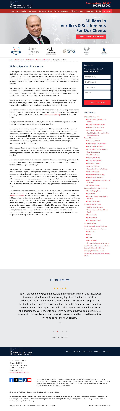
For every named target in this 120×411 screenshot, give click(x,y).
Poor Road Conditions (94, 130)
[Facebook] (11, 380)
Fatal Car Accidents (93, 152)
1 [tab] (53, 331)
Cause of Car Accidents (91, 117)
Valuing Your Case (77, 11)
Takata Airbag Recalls (94, 220)
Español (98, 11)
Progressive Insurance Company (98, 243)
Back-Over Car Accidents (95, 146)
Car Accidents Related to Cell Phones (96, 121)
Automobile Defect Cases (92, 204)
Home (12, 11)
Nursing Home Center (61, 11)
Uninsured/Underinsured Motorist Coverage (98, 181)
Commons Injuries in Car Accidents (95, 188)
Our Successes (89, 11)
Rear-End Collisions (93, 166)
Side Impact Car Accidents (95, 175)
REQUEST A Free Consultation (91, 37)
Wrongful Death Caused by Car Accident (97, 197)
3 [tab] (62, 331)
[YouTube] (29, 380)
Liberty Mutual (92, 240)
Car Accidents (89, 112)
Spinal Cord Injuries (93, 201)
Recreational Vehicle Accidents (97, 169)
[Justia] (25, 380)
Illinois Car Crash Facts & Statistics (95, 226)
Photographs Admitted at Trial (94, 251)
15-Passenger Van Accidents (96, 144)
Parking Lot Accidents (94, 160)
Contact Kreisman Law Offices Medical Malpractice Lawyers (98, 4)
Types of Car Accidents (91, 138)
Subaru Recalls (92, 218)
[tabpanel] (60, 307)
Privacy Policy (87, 351)
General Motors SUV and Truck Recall (97, 211)
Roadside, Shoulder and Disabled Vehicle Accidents (98, 134)
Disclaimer (76, 351)
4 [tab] (66, 331)
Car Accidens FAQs (90, 223)
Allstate (89, 237)
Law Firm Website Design (100, 405)
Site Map (97, 351)
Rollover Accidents (93, 172)
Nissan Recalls (92, 215)
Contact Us (107, 11)
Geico (89, 235)
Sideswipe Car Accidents (95, 177)
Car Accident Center (45, 11)
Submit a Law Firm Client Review (60, 337)
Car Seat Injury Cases (94, 191)
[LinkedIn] (20, 380)
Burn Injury (91, 194)
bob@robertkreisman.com (19, 372)
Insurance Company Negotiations (95, 229)
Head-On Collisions (93, 155)
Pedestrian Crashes (93, 163)
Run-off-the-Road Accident (96, 124)
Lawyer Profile (21, 11)
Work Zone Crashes (93, 185)
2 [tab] (58, 331)
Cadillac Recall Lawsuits (95, 207)
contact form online (16, 195)
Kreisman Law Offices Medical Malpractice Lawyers (38, 406)
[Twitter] (16, 380)
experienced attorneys (52, 114)
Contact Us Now (97, 102)
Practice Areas (32, 11)
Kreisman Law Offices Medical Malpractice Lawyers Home (21, 4)
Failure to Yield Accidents (95, 127)
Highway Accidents (93, 158)
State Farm (90, 232)
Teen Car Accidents (93, 141)
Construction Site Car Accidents (97, 149)
